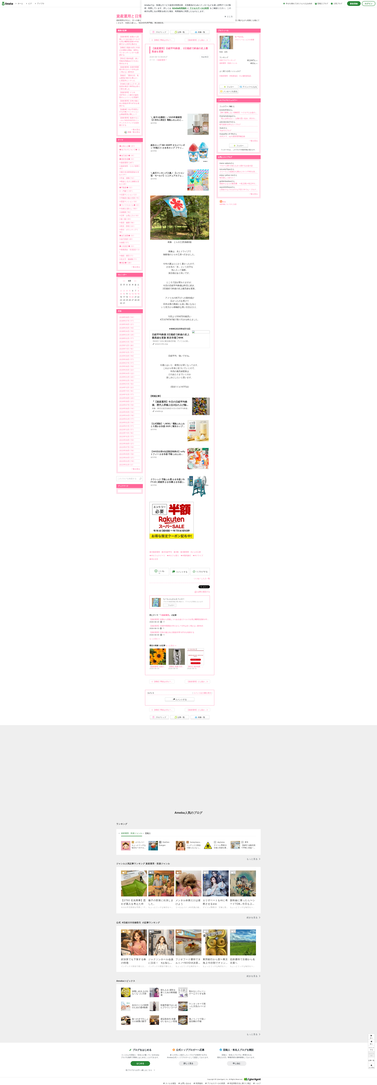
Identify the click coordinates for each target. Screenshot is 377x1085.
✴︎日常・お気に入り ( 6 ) (128, 215)
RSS (224, 202)
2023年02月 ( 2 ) (126, 465)
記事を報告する (203, 592)
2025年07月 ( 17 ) (126, 363)
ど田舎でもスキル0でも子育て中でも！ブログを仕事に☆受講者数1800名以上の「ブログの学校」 (238, 189)
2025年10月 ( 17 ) (126, 352)
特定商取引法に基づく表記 (240, 1083)
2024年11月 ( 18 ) (126, 391)
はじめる (140, 1063)
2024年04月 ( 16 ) (126, 415)
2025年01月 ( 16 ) (126, 384)
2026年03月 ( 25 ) (126, 335)
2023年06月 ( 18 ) (126, 450)
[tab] (131, 833)
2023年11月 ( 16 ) (126, 433)
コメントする (181, 699)
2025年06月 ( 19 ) (126, 366)
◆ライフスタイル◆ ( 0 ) (129, 205)
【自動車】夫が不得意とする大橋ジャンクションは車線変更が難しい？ (129, 111)
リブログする (202, 571)
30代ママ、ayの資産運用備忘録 (232, 136)
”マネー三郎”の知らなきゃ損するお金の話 (236, 166)
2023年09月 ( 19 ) (126, 440)
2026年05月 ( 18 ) (126, 328)
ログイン (368, 3)
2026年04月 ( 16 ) (126, 331)
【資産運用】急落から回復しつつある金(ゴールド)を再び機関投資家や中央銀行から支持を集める (179, 619)
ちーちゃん (239, 37)
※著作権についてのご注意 (228, 204)
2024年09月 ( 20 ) (126, 398)
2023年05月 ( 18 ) (126, 454)
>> (135, 281)
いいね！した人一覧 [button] (202, 578)
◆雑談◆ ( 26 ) (125, 263)
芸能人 (148, 833)
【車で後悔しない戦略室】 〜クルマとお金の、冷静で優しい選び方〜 (238, 112)
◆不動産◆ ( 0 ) (125, 187)
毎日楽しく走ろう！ (227, 177)
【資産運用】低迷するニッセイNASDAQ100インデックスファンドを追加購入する (129, 121)
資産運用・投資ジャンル (228, 63)
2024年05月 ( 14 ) (126, 412)
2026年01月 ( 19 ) (126, 342)
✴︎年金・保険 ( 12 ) (126, 178)
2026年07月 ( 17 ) (126, 321)
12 (130, 294)
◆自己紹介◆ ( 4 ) (126, 155)
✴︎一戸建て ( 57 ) (125, 191)
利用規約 (199, 1083)
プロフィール (239, 40)
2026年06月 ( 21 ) (126, 324)
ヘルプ (258, 1083)
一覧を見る (253, 141)
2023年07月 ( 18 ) (126, 447)
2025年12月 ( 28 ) (126, 345)
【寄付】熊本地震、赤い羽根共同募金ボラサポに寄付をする (129, 61)
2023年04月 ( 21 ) (126, 457)
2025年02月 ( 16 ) (126, 380)
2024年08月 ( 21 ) (126, 401)
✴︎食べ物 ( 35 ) (125, 219)
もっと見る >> (154, 639)
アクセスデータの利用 (216, 1083)
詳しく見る (188, 1063)
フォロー (171, 605)
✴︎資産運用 (161, 60)
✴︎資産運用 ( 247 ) (126, 162)
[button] (371, 1066)
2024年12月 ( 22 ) (126, 387)
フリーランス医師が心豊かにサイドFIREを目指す (238, 171)
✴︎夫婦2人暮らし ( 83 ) (128, 208)
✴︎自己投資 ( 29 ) (125, 239)
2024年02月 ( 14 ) (126, 422)
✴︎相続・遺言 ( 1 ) (126, 255)
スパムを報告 (170, 1083)
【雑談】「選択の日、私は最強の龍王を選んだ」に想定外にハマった (129, 78)
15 (138, 294)
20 (133, 297)
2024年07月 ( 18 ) (126, 405)
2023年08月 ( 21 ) (126, 443)
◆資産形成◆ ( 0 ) (126, 159)
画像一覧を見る (134, 132)
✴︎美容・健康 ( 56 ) (126, 222)
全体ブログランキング (227, 60)
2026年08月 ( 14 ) (126, 317)
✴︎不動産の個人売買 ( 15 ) (129, 198)
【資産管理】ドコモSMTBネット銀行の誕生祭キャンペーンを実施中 (129, 94)
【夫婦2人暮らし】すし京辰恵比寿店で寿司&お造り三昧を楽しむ (129, 86)
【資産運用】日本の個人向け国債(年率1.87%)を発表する (171, 632)
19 (130, 297)
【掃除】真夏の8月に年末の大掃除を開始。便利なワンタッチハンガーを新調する (129, 51)
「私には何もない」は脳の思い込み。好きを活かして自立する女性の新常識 (238, 118)
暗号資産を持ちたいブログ (230, 124)
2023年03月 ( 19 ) (126, 461)
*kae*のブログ (225, 130)
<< (124, 281)
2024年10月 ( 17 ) (126, 394)
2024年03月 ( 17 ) (126, 419)
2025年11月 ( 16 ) (126, 349)
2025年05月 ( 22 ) (126, 370)
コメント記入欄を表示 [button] (202, 693)
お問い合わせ (186, 1083)
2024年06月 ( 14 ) (126, 408)
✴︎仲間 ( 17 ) (124, 243)
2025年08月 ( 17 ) (126, 359)
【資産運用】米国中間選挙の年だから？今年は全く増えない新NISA (176, 626)
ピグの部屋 (250, 40)
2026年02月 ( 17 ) (126, 338)
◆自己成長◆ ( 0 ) (126, 235)
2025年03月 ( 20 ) (126, 377)
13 (133, 294)
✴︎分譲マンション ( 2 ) (128, 194)
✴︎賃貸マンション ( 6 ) (128, 201)
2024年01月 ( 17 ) (126, 426)
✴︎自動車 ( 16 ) (124, 212)
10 (124, 294)
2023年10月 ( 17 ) (126, 436)
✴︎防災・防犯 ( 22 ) (126, 226)
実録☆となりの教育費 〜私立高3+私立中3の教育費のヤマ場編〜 (238, 183)
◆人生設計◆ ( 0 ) (126, 246)
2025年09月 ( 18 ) (126, 356)
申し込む (236, 1063)
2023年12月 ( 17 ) (126, 429)
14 (135, 294)
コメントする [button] (181, 572)
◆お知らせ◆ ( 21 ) (127, 146)
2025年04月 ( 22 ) (126, 373)
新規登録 (354, 3)
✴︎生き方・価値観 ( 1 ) (128, 259)
